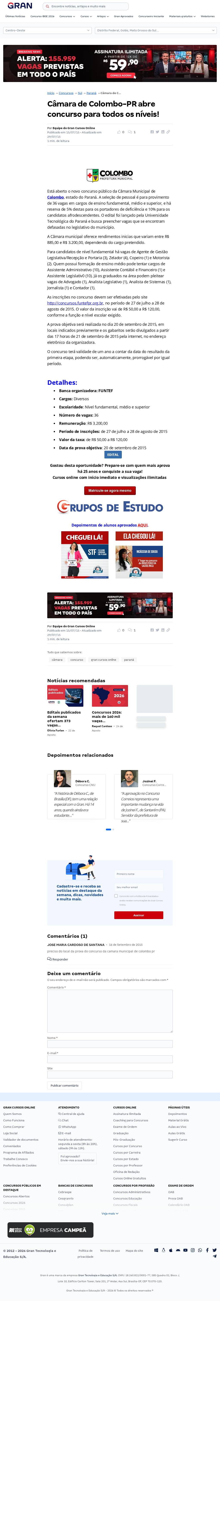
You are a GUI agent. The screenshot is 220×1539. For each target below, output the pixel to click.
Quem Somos (12, 1114)
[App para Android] (178, 1251)
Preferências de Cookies (20, 1165)
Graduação (120, 1133)
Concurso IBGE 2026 (42, 16)
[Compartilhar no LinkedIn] (162, 132)
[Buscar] (47, 7)
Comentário (56, 987)
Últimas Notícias (15, 16)
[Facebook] (207, 1251)
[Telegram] (214, 1257)
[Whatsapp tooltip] (200, 1251)
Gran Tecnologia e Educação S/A (97, 1275)
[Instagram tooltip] (193, 1251)
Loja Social (10, 1133)
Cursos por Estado (126, 1159)
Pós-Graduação (124, 1139)
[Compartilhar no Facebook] (151, 132)
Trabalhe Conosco (15, 1159)
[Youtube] (185, 1251)
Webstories (208, 16)
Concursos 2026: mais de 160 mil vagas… (107, 716)
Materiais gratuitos (180, 16)
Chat (65, 1120)
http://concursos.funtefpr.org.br (75, 303)
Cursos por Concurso (127, 1146)
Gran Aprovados (123, 16)
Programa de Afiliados (18, 1152)
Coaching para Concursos (130, 1120)
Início (50, 93)
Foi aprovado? (77, 1158)
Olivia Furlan (55, 730)
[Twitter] (214, 1251)
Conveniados (12, 1146)
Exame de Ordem (125, 1126)
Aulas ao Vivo (177, 1126)
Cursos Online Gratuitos (129, 1178)
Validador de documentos (20, 1139)
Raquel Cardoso (102, 726)
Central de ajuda (72, 1114)
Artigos (101, 16)
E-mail (52, 1053)
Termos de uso (110, 1250)
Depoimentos (177, 1114)
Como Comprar (13, 1126)
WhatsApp (68, 1126)
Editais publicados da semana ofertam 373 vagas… (64, 718)
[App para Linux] (163, 1251)
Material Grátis (178, 1120)
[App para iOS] (171, 1251)
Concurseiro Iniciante (151, 16)
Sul (80, 93)
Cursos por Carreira (127, 1152)
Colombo (55, 197)
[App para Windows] (156, 1251)
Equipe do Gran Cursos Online (74, 128)
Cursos (85, 16)
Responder (60, 959)
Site (50, 1068)
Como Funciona (13, 1120)
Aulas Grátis (176, 1133)
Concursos (66, 16)
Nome (52, 1038)
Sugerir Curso (177, 1139)
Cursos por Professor (128, 1165)
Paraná (91, 93)
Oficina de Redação (126, 1172)
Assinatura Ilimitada (127, 1114)
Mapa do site (134, 1250)
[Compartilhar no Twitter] (156, 132)
